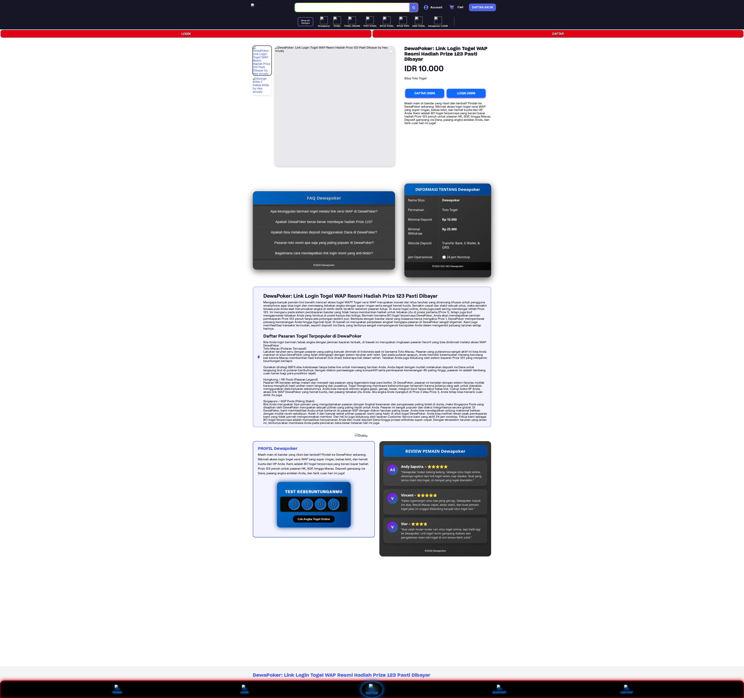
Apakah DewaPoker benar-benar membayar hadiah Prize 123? (324, 222)
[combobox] (352, 7)
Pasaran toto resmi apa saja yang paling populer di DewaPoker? (324, 243)
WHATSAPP (499, 692)
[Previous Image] (278, 106)
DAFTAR (558, 33)
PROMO (117, 692)
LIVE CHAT (627, 692)
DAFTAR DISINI (424, 93)
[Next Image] (392, 106)
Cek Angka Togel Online (314, 519)
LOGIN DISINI (466, 93)
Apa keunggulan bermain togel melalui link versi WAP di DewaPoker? (324, 211)
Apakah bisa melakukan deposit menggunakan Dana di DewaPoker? (324, 232)
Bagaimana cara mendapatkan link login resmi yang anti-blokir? (324, 253)
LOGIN (186, 33)
